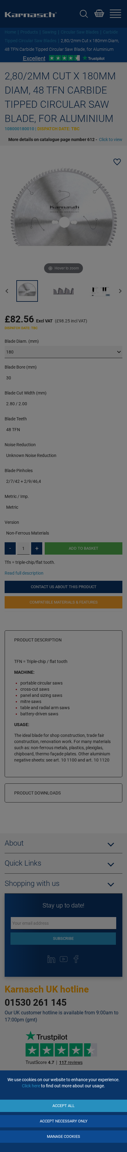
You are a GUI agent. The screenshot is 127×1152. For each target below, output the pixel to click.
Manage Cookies (63, 1136)
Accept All (63, 1105)
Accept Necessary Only (64, 1121)
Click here (31, 1085)
